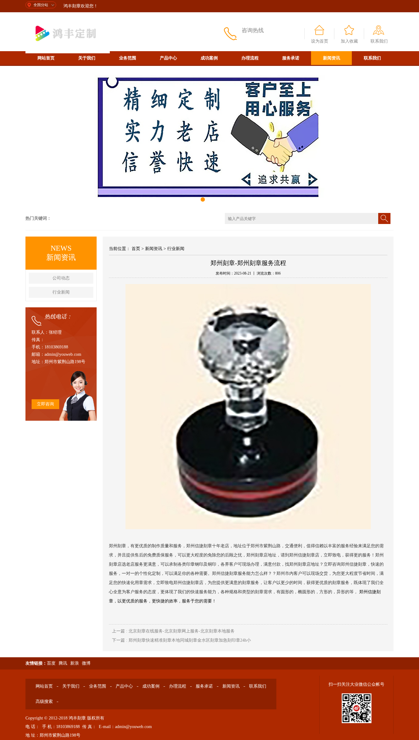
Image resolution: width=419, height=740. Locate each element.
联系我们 (379, 41)
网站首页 (46, 58)
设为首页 (319, 41)
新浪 (74, 663)
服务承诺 (290, 58)
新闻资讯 (331, 58)
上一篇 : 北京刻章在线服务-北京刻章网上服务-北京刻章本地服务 (173, 631)
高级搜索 (46, 72)
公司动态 (61, 278)
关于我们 (86, 58)
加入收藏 (349, 41)
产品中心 (168, 58)
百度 (51, 663)
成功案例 (209, 58)
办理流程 (250, 58)
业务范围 (127, 58)
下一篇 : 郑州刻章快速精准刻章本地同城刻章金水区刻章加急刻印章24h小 (181, 640)
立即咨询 (45, 404)
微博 (86, 663)
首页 (136, 248)
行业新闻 (61, 292)
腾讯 (63, 663)
